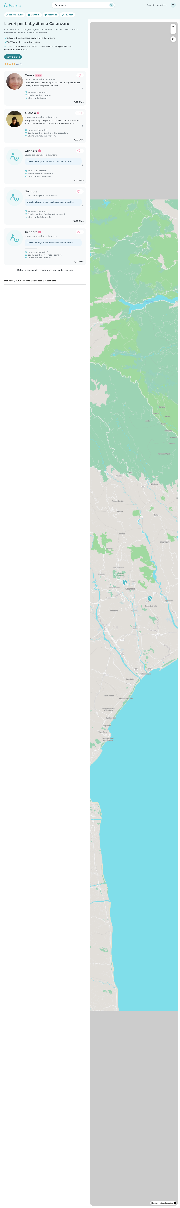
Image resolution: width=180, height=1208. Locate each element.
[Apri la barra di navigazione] (173, 5)
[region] (134, 614)
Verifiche (52, 14)
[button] (124, 582)
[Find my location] (173, 39)
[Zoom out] (173, 31)
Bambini (35, 14)
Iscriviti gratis (13, 57)
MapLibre (154, 1203)
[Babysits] (12, 5)
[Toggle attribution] (175, 1203)
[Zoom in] (173, 26)
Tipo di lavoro (16, 14)
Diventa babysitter (157, 5)
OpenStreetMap (167, 1203)
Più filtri (68, 14)
